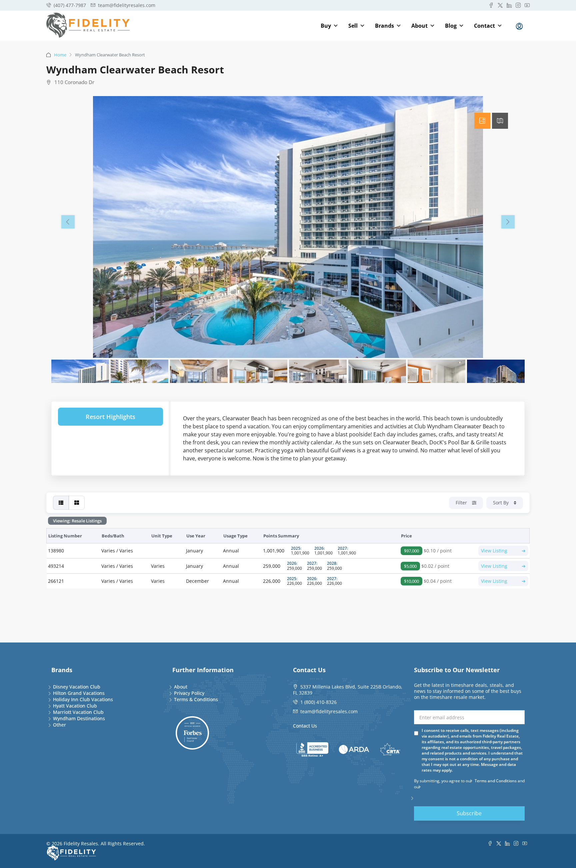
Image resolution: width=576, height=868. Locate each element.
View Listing (503, 550)
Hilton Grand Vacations (79, 693)
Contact (484, 25)
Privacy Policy (189, 693)
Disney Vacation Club (76, 687)
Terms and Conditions (496, 781)
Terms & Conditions (196, 699)
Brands (384, 25)
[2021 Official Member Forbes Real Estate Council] (192, 733)
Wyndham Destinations (79, 718)
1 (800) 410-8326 (318, 702)
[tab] (482, 121)
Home (60, 55)
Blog (451, 25)
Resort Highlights (110, 417)
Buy (326, 25)
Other (59, 725)
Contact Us (305, 726)
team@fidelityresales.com (329, 711)
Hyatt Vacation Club (75, 706)
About (419, 25)
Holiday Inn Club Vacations (83, 699)
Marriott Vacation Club (78, 712)
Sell (353, 25)
